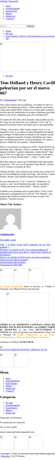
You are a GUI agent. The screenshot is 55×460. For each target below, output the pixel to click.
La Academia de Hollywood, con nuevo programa (25, 257)
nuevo (25, 244)
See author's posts (8, 240)
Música (9, 13)
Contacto (10, 18)
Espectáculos (11, 11)
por (40, 244)
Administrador (9, 100)
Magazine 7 (6, 456)
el (8, 244)
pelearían (34, 244)
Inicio (8, 6)
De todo (9, 76)
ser (44, 244)
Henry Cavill (16, 244)
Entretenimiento (13, 8)
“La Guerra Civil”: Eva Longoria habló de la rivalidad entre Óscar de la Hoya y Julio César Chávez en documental (25, 252)
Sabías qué (10, 16)
